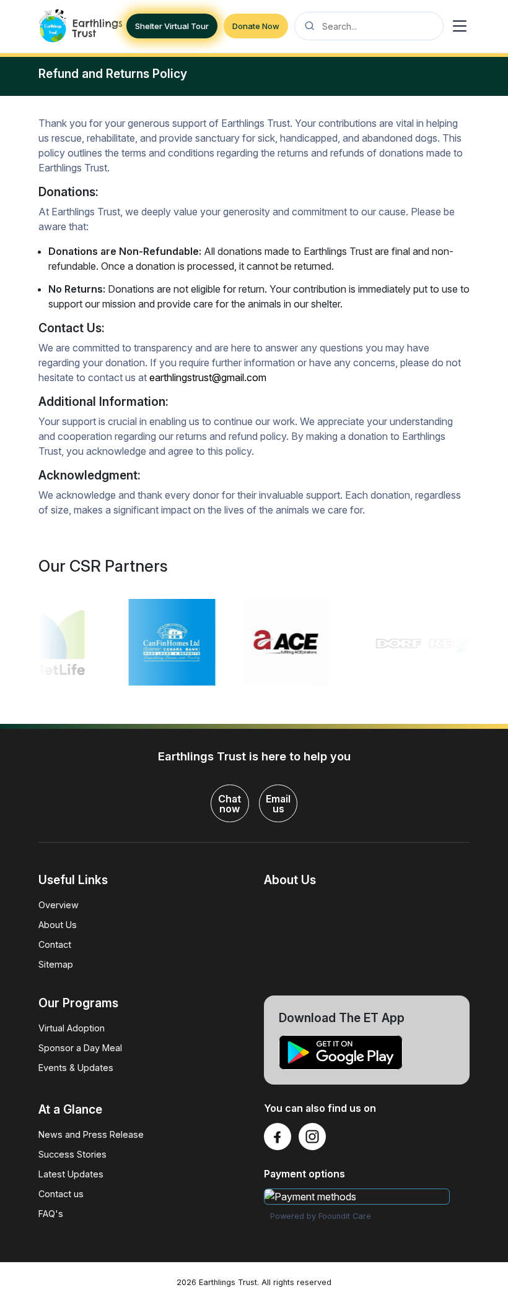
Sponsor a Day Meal (80, 1048)
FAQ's (50, 1213)
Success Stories (72, 1154)
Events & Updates (75, 1067)
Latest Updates (70, 1174)
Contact (54, 944)
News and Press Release (91, 1134)
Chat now (229, 804)
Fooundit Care (344, 1216)
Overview (58, 905)
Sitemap (55, 964)
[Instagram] (312, 1136)
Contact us (61, 1194)
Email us (278, 804)
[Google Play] (367, 1052)
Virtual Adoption (71, 1028)
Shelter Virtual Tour (172, 26)
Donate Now (255, 26)
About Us (57, 924)
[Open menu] (460, 26)
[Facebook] (277, 1136)
